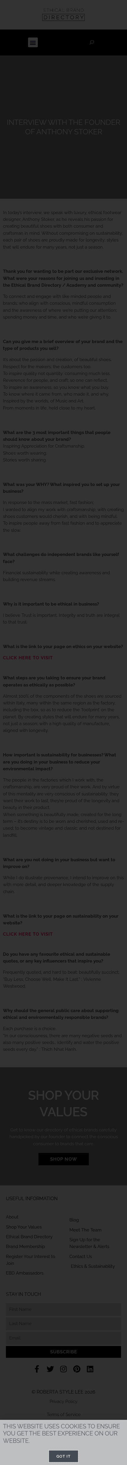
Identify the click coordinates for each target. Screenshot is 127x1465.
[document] (63, 732)
